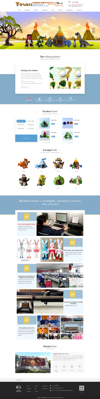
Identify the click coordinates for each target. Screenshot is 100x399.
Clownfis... (24, 171)
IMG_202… (54, 120)
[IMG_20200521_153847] (68, 128)
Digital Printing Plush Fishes (60, 101)
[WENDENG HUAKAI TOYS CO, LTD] (18, 388)
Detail (53, 123)
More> (26, 138)
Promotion (28, 391)
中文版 (77, 2)
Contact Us (36, 391)
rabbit (76, 188)
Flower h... (41, 188)
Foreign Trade (45, 386)
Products (36, 386)
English (73, 2)
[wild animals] (58, 186)
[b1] (50, 30)
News (36, 388)
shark (41, 171)
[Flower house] (41, 186)
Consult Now (25, 87)
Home (28, 386)
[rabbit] (76, 186)
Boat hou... (59, 171)
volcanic (76, 171)
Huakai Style (29, 388)
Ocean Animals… (21, 128)
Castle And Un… (21, 124)
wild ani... (58, 188)
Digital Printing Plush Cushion (50, 101)
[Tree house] (24, 186)
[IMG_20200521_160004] (44, 128)
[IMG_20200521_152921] (44, 140)
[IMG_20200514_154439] (68, 140)
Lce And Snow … (31, 128)
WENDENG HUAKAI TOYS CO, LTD (61, 353)
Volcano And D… (21, 121)
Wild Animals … (31, 124)
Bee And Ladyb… (31, 121)
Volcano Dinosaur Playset (39, 101)
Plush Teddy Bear (71, 100)
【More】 (74, 359)
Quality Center (45, 388)
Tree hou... (24, 188)
